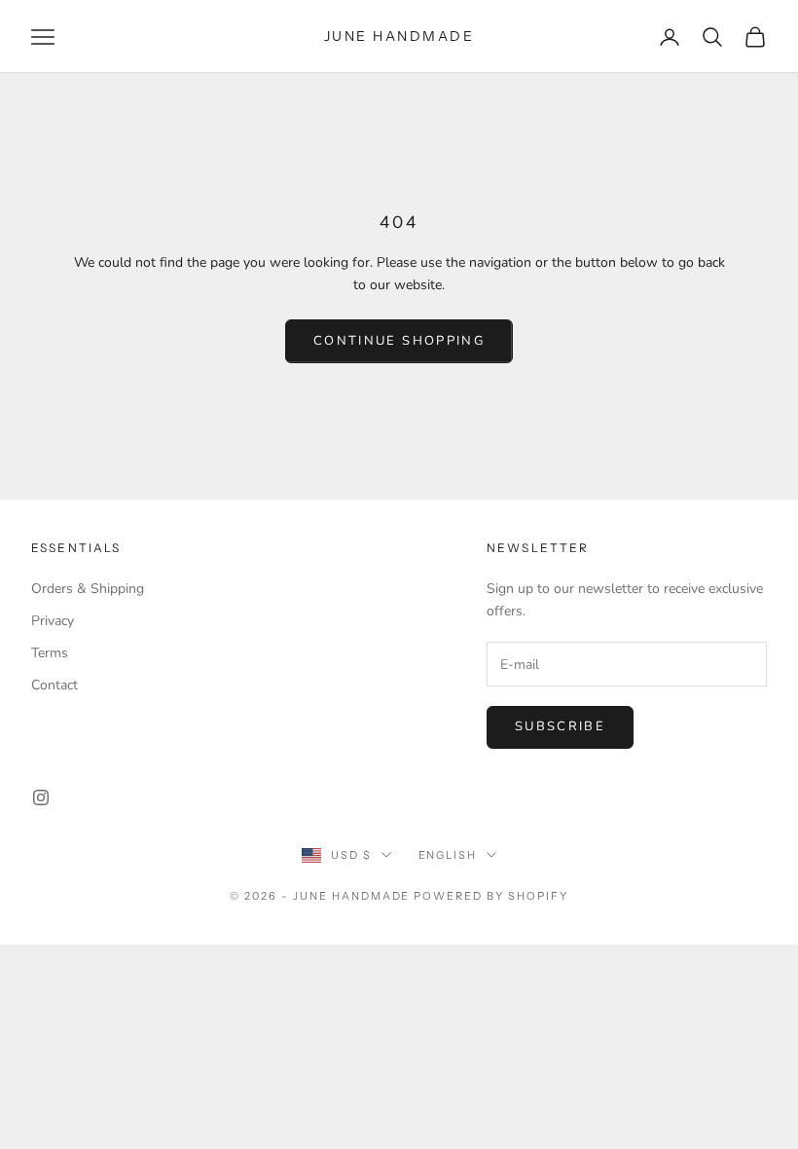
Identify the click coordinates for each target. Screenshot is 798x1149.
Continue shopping (399, 341)
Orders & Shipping (87, 588)
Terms (49, 653)
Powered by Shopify (491, 896)
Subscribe (560, 726)
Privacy (52, 621)
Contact (54, 685)
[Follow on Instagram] (41, 797)
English (448, 855)
